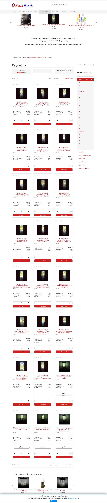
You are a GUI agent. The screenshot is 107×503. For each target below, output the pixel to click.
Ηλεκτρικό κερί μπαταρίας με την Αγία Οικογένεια (64, 285)
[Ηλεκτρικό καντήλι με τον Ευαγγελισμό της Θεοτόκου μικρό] (64, 419)
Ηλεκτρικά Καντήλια (84, 155)
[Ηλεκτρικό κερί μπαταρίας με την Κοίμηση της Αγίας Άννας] (21, 275)
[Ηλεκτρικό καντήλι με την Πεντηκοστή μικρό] (21, 419)
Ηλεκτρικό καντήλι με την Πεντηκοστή (82, 25)
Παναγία (81, 131)
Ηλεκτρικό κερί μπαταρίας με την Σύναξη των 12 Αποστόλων (43, 332)
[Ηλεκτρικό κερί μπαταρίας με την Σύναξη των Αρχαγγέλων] (42, 366)
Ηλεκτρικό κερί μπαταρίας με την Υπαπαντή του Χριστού (43, 285)
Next (96, 22)
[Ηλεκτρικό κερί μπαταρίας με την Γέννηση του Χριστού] (42, 184)
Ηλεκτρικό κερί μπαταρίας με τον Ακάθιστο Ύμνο (22, 149)
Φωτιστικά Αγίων (41, 57)
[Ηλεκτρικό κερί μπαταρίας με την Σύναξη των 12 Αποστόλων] (42, 321)
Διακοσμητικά (82, 162)
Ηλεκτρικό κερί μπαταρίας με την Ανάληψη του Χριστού (64, 240)
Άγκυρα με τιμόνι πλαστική (28, 489)
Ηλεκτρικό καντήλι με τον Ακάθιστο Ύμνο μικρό (43, 428)
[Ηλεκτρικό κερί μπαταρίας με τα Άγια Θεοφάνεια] (21, 321)
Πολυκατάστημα (44, 12)
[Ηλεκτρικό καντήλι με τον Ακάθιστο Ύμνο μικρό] (42, 419)
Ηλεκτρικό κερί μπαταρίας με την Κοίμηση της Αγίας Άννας (21, 285)
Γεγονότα (81, 91)
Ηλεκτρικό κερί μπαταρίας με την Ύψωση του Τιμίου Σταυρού (64, 331)
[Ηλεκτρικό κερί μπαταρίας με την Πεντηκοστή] (64, 93)
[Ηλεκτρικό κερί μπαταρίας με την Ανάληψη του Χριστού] (64, 230)
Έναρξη (50, 78)
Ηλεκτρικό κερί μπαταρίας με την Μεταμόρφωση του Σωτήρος (22, 104)
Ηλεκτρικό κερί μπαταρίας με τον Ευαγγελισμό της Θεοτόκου (43, 150)
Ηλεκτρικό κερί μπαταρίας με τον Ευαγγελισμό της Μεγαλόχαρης (22, 377)
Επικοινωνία (64, 12)
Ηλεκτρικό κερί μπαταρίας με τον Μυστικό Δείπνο (22, 240)
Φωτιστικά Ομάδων (83, 168)
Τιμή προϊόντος (20, 72)
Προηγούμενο (56, 78)
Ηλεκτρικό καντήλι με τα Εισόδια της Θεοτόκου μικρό (64, 376)
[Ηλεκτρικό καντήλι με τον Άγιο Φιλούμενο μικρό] (27, 19)
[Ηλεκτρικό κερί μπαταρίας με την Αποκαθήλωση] (42, 230)
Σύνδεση (72, 12)
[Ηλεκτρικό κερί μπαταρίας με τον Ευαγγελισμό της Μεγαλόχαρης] (21, 366)
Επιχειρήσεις (17, 12)
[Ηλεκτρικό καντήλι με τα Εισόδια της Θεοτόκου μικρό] (64, 366)
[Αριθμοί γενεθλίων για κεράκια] (47, 482)
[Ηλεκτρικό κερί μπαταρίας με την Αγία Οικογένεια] (64, 275)
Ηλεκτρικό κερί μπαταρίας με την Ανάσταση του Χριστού (21, 194)
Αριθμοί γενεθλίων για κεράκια (47, 489)
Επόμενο (67, 78)
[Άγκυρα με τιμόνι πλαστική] (28, 482)
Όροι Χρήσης (55, 12)
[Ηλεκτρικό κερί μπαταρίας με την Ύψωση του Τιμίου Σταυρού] (64, 321)
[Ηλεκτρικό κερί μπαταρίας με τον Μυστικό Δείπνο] (21, 230)
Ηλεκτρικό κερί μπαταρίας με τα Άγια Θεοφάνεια (21, 331)
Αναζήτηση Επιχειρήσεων (30, 12)
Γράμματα (81, 165)
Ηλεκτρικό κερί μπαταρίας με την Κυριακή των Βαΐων (64, 194)
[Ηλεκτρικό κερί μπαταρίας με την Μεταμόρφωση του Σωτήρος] (21, 93)
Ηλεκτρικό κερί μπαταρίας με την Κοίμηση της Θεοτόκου (64, 149)
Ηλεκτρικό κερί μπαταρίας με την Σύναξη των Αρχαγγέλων (43, 376)
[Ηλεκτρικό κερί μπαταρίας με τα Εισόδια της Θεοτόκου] (42, 93)
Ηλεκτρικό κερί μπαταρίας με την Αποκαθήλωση (43, 240)
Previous (11, 22)
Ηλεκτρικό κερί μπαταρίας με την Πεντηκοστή (64, 103)
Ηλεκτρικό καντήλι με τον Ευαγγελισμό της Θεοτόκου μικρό (64, 429)
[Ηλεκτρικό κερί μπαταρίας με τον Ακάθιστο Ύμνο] (21, 139)
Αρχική (24, 57)
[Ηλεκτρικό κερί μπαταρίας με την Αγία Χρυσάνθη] (54, 19)
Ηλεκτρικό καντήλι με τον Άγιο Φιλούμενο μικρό (27, 26)
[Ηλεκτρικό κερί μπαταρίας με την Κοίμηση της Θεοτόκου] (64, 138)
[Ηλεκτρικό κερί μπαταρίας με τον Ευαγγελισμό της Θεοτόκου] (42, 139)
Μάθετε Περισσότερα (73, 498)
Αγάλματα (81, 158)
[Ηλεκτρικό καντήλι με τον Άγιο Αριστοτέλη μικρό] (67, 482)
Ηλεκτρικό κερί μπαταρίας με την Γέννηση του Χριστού (42, 194)
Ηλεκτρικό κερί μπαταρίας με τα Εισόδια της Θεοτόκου (43, 103)
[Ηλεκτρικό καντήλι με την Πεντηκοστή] (82, 19)
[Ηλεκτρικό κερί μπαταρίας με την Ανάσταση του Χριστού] (21, 184)
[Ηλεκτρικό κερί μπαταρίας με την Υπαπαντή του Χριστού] (42, 275)
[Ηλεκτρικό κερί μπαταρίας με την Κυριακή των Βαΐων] (64, 184)
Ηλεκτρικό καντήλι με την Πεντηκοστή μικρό (21, 428)
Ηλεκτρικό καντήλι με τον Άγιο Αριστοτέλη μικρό (67, 489)
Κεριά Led (81, 152)
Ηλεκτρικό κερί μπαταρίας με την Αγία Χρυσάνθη (54, 26)
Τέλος (71, 78)
